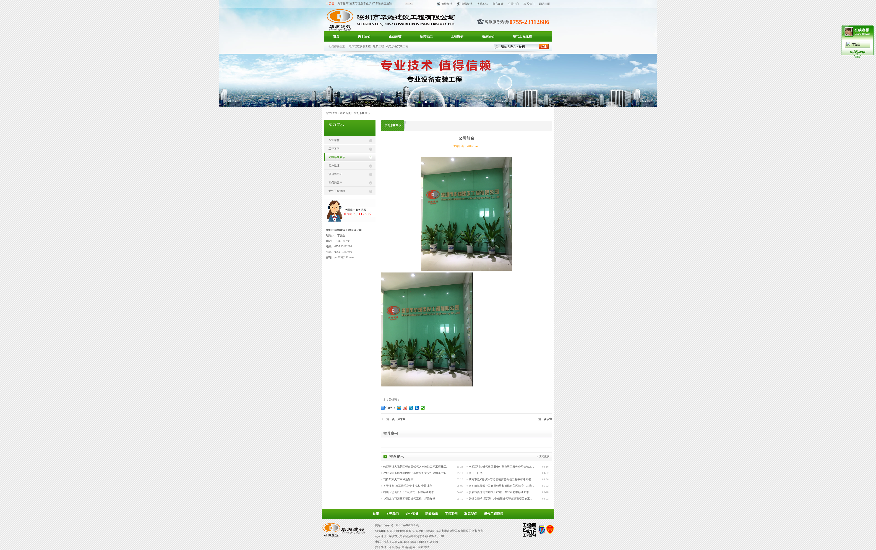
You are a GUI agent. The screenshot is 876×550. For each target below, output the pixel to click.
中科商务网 (408, 547)
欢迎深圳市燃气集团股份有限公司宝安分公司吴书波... (415, 473)
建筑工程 (378, 46)
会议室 (548, 419)
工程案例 (457, 36)
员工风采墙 (399, 419)
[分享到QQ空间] (399, 408)
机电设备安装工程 (397, 46)
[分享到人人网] (417, 408)
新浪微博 (446, 3)
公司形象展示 (362, 113)
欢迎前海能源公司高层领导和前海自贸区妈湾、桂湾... (501, 485)
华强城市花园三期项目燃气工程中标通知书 (409, 498)
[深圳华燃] (390, 30)
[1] (426, 102)
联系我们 (529, 3)
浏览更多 (544, 456)
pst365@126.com (344, 257)
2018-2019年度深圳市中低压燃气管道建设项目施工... (500, 498)
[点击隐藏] (857, 57)
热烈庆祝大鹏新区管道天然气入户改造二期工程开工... (415, 466)
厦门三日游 (475, 473)
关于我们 (364, 36)
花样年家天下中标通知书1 (399, 479)
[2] (419, 102)
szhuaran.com (403, 530)
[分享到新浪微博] (405, 408)
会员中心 (513, 3)
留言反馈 (498, 3)
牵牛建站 (394, 547)
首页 (336, 36)
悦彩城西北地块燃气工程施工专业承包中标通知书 (499, 492)
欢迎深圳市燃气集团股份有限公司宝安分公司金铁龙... (501, 466)
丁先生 (856, 44)
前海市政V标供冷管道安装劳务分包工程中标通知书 (500, 479)
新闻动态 (426, 36)
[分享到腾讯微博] (411, 408)
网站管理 (423, 547)
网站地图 (544, 3)
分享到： (390, 408)
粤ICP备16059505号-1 (409, 525)
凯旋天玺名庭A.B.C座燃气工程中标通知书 (408, 492)
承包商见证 (335, 174)
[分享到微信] (423, 408)
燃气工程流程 (522, 36)
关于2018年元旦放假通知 (352, 3)
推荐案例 (390, 433)
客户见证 (333, 165)
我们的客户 (335, 182)
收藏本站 (482, 3)
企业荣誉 (395, 36)
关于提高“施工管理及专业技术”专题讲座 (407, 485)
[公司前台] (466, 269)
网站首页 (345, 113)
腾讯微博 (466, 3)
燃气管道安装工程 (360, 46)
